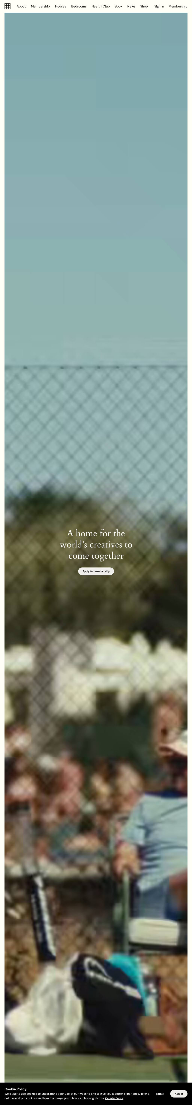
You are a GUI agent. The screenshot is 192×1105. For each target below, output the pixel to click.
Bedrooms (78, 6)
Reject (160, 1093)
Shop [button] (144, 6)
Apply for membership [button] (96, 571)
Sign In (159, 6)
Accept (179, 1093)
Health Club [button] (101, 6)
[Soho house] (8, 6)
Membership (40, 6)
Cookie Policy (114, 1098)
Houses (60, 6)
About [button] (21, 6)
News (131, 6)
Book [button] (118, 6)
